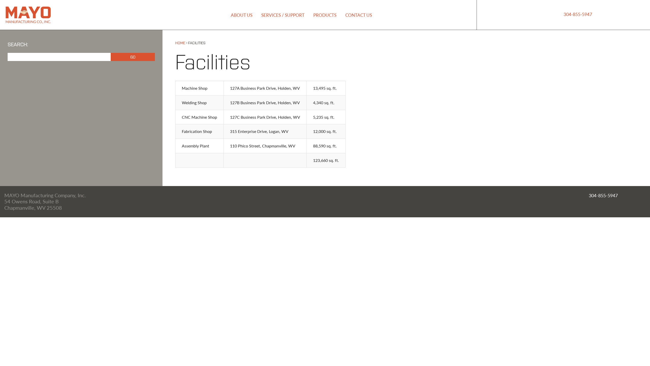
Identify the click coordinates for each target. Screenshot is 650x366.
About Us (241, 15)
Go (132, 56)
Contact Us (358, 15)
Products (324, 15)
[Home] (28, 22)
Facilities (196, 42)
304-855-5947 (578, 14)
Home (180, 42)
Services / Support (282, 15)
